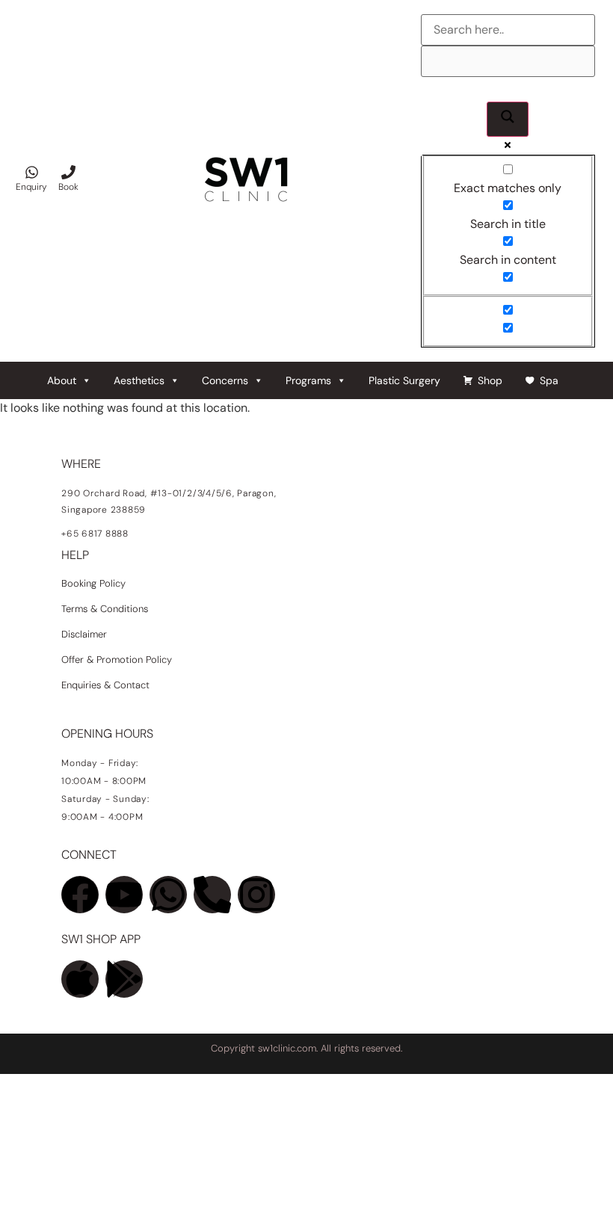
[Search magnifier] (508, 119)
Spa (549, 380)
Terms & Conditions (104, 608)
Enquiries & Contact (107, 685)
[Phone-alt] (212, 894)
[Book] (68, 172)
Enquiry (31, 187)
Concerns (225, 380)
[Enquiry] (32, 172)
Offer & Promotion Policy (116, 659)
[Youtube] (124, 894)
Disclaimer (84, 634)
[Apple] (80, 979)
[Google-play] (124, 979)
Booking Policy (93, 583)
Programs (308, 380)
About (61, 380)
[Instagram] (256, 894)
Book (68, 187)
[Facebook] (80, 894)
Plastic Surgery (404, 380)
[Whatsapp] (168, 894)
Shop (490, 380)
